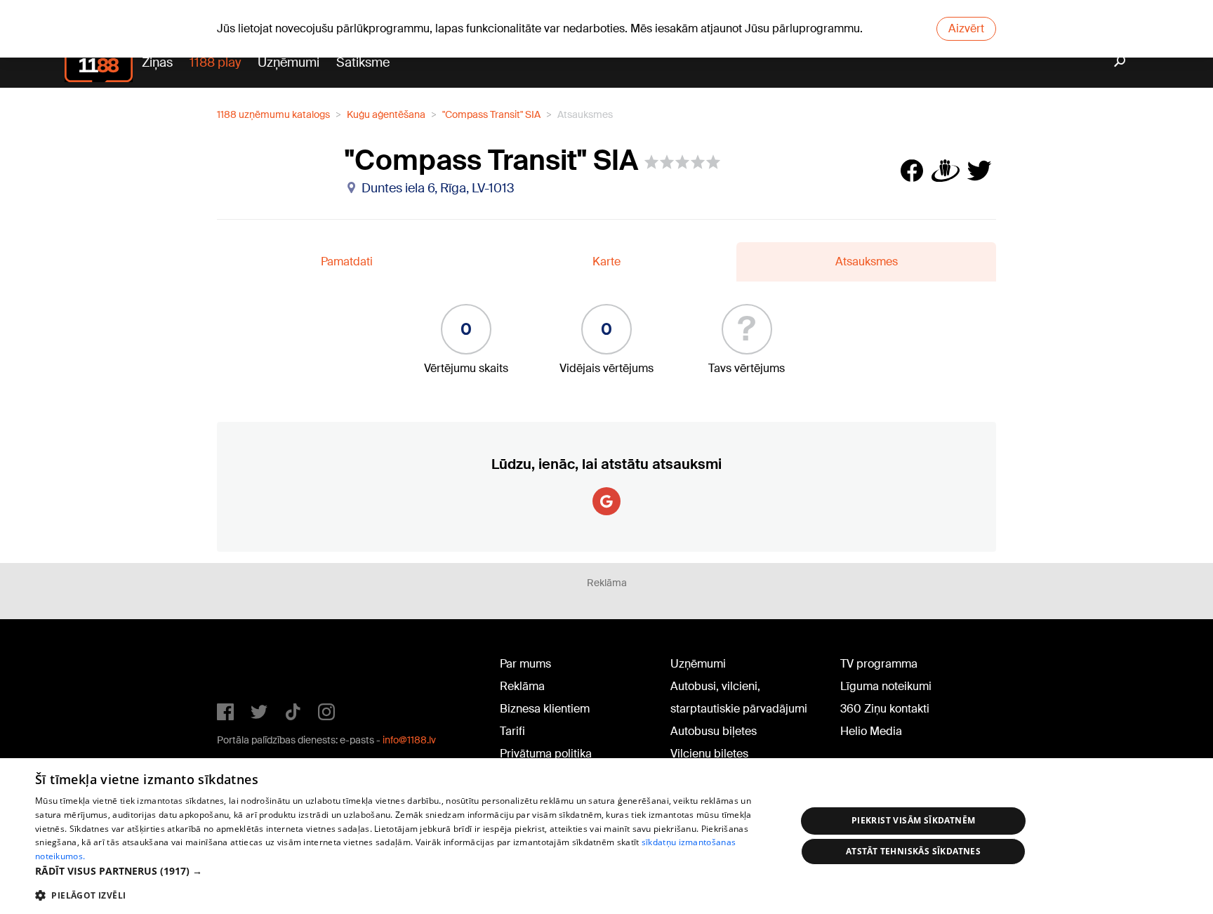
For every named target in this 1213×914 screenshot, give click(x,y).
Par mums (525, 663)
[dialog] (606, 836)
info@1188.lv (409, 740)
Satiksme (363, 62)
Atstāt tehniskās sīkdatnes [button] (913, 851)
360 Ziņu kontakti (884, 708)
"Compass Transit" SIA (491, 114)
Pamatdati (347, 261)
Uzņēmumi (288, 62)
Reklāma (522, 686)
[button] (404, 870)
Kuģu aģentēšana (386, 114)
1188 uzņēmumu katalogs (273, 114)
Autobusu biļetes (713, 731)
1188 (245, 667)
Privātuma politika (546, 753)
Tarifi (512, 731)
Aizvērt (966, 28)
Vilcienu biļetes (709, 753)
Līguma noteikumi (886, 686)
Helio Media (871, 731)
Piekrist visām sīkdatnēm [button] (913, 820)
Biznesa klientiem (545, 708)
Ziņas (157, 62)
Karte (606, 261)
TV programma (878, 663)
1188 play (215, 62)
